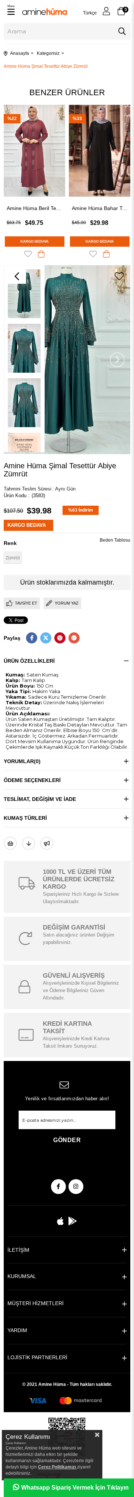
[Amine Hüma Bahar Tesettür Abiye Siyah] (40, 151)
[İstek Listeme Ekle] (10, 843)
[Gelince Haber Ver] (46, 843)
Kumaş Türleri (25, 818)
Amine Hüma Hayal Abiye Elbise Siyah (105, 208)
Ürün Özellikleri (29, 661)
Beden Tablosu (115, 540)
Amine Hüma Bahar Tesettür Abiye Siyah (40, 208)
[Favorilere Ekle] (119, 276)
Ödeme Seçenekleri (32, 780)
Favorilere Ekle (33, 254)
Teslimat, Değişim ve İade (40, 799)
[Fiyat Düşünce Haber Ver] (28, 843)
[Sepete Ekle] (47, 254)
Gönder (67, 1140)
